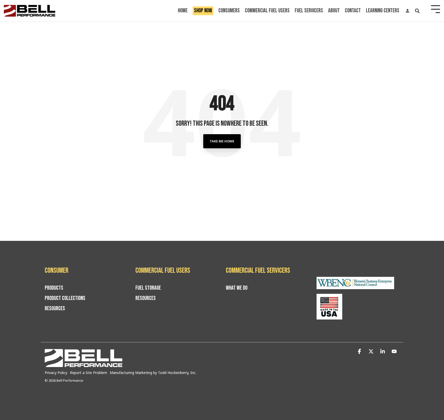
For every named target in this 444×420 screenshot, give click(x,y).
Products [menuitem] (54, 288)
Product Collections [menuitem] (65, 298)
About (334, 10)
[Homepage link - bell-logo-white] (83, 364)
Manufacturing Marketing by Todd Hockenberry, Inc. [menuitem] (153, 372)
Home (183, 10)
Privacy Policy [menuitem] (56, 372)
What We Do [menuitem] (236, 288)
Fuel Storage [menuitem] (148, 288)
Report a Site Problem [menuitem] (88, 372)
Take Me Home (222, 141)
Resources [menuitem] (55, 309)
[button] (360, 351)
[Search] (417, 10)
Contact (353, 10)
